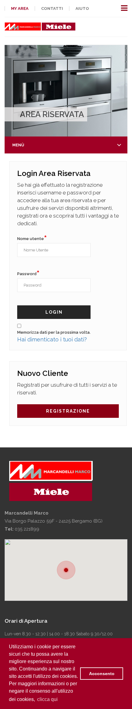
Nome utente (32, 238)
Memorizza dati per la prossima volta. (54, 332)
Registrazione (68, 411)
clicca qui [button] (47, 699)
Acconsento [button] (102, 673)
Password (28, 273)
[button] (66, 570)
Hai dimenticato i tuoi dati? (52, 339)
